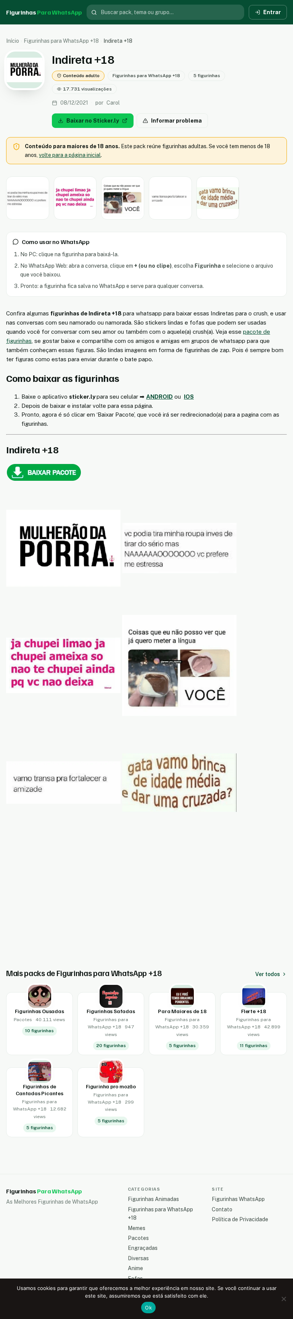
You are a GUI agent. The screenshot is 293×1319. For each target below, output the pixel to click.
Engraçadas (143, 1248)
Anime (135, 1268)
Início (12, 41)
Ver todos (267, 974)
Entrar (272, 12)
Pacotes (138, 1238)
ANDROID (159, 396)
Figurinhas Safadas (111, 1011)
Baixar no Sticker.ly (92, 121)
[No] (283, 1299)
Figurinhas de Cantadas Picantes (39, 1089)
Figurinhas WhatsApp (238, 1199)
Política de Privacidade (240, 1219)
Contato (222, 1209)
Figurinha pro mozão (111, 1086)
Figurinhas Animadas (153, 1199)
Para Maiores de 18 (182, 1011)
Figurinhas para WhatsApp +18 (61, 41)
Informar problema (176, 121)
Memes (136, 1228)
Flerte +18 (253, 1011)
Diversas (138, 1258)
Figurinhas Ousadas (39, 1011)
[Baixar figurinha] (27, 198)
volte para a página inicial (70, 155)
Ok (148, 1307)
